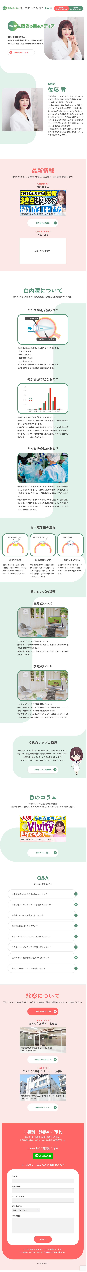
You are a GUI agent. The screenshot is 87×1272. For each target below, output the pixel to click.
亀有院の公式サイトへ (42, 1059)
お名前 (14, 1176)
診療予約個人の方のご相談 (61, 8)
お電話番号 (16, 1186)
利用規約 (48, 1252)
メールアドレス (18, 1196)
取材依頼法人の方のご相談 (75, 8)
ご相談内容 (16, 1216)
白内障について (27, 8)
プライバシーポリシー (35, 1252)
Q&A (37, 8)
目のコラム (33, 8)
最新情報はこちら (21, 52)
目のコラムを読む (43, 223)
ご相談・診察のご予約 (42, 1011)
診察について (41, 8)
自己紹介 (22, 8)
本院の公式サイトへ (43, 1107)
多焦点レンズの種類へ (42, 769)
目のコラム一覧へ (43, 853)
